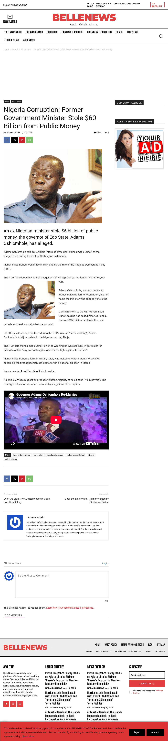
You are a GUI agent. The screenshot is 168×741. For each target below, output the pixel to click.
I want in (145, 684)
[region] (84, 731)
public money (11, 459)
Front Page (51, 707)
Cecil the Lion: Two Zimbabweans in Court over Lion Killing (27, 500)
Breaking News (53, 688)
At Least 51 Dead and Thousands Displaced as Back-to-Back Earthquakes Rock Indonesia (62, 715)
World (15, 49)
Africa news (26, 49)
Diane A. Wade (13, 132)
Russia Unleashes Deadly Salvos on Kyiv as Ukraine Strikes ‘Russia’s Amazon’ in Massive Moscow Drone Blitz (62, 678)
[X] (14, 140)
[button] (161, 36)
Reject (137, 732)
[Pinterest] (22, 140)
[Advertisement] (84, 76)
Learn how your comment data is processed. (70, 607)
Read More (28, 736)
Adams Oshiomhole (21, 455)
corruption (38, 455)
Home (6, 49)
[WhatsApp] (29, 140)
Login (105, 563)
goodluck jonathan (55, 455)
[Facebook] (7, 140)
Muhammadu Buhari (75, 455)
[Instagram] (13, 704)
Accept (155, 732)
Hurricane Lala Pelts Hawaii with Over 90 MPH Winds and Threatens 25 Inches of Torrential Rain (61, 698)
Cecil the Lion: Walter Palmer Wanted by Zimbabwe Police (87, 500)
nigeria (91, 455)
